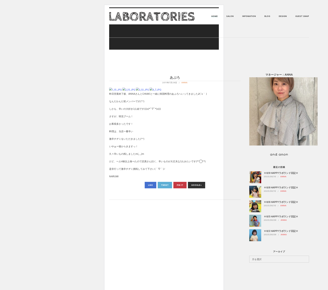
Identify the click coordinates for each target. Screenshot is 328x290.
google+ (196, 185)
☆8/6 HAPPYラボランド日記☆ (281, 201)
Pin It (180, 185)
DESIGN (283, 16)
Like (150, 185)
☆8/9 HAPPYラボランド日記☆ (281, 172)
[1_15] (115, 89)
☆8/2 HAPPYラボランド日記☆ (281, 230)
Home (214, 16)
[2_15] (128, 89)
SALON (230, 16)
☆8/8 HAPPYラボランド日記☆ (281, 187)
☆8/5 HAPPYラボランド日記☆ (281, 216)
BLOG (267, 16)
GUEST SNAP (302, 16)
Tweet (165, 185)
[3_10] (142, 89)
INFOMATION (249, 16)
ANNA (184, 82)
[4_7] (155, 89)
